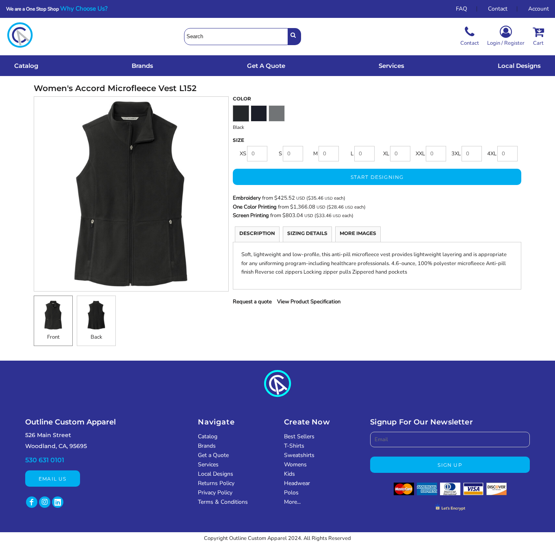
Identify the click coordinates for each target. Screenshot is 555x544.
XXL (420, 153)
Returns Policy (216, 483)
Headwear (297, 483)
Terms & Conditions (223, 502)
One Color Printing (255, 207)
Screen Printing (251, 215)
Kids (289, 474)
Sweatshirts (299, 455)
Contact (497, 9)
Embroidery (247, 198)
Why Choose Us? (86, 8)
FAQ (461, 9)
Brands (207, 446)
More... (292, 502)
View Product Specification (308, 301)
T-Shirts (294, 446)
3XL (456, 153)
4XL (491, 153)
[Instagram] (44, 502)
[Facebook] (31, 502)
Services (208, 464)
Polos (291, 492)
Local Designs (215, 474)
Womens (295, 464)
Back (96, 337)
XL (386, 153)
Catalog (207, 436)
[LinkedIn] (57, 502)
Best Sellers (299, 436)
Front (53, 337)
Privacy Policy (215, 492)
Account (538, 9)
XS (243, 153)
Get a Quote (213, 455)
